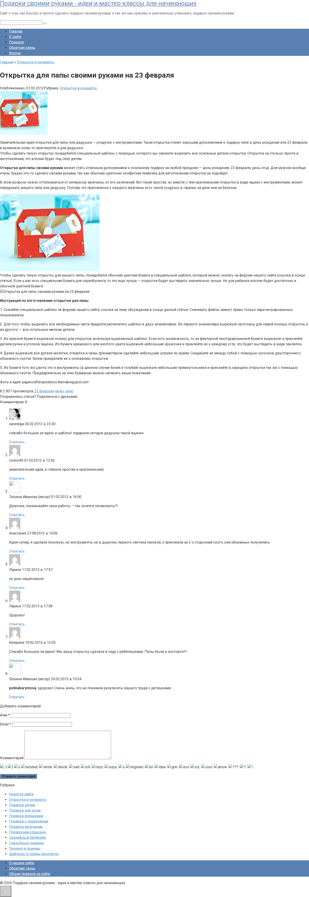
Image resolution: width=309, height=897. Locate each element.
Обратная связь (22, 47)
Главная (15, 31)
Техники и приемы (24, 848)
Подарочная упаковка (27, 832)
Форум (15, 53)
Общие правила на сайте (29, 874)
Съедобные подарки (26, 843)
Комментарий (12, 758)
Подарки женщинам (26, 816)
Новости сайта (21, 794)
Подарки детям (22, 805)
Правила (16, 42)
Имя (5, 715)
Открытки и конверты (78, 88)
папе (69, 391)
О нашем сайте (21, 863)
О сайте (15, 37)
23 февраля (44, 391)
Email (5, 724)
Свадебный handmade (27, 837)
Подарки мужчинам (26, 827)
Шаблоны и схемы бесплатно (34, 854)
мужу (59, 391)
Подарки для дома (24, 810)
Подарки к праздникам (28, 821)
